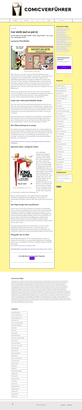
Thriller (58, 45)
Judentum (44, 289)
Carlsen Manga (20, 301)
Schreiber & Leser (60, 33)
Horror (27, 286)
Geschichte (64, 38)
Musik (69, 299)
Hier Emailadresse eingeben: (63, 61)
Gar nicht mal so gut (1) (24, 31)
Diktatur (51, 294)
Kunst (13, 301)
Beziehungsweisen (36, 299)
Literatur (28, 299)
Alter (54, 291)
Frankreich (68, 43)
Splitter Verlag (60, 36)
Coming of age (60, 50)
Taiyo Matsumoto (38, 296)
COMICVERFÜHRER (48, 9)
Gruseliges (37, 286)
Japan (57, 286)
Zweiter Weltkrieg (61, 289)
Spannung (26, 289)
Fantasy (66, 50)
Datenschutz (69, 404)
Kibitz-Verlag (55, 299)
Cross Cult (64, 45)
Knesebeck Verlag (20, 296)
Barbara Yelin (48, 299)
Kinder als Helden (60, 41)
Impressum (63, 404)
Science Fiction (64, 286)
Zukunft (47, 286)
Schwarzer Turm (15, 299)
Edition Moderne (60, 43)
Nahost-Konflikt (29, 296)
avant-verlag (66, 29)
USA (69, 45)
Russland (22, 299)
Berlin (13, 296)
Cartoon (67, 294)
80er (42, 299)
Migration (68, 291)
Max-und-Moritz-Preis (63, 296)
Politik (55, 289)
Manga (64, 48)
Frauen (38, 289)
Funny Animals (48, 291)
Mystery (49, 289)
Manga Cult (14, 294)
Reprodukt (59, 29)
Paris (38, 294)
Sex (20, 294)
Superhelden (14, 291)
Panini (42, 286)
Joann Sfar (33, 289)
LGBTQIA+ (40, 291)
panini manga (22, 291)
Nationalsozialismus (47, 296)
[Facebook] (12, 404)
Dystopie (14, 289)
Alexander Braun (60, 291)
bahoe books (63, 299)
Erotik (31, 286)
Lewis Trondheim (44, 294)
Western (29, 291)
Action (58, 38)
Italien (26, 301)
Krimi (69, 38)
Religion (55, 296)
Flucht (31, 301)
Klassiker (59, 48)
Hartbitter (33, 294)
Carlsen (66, 36)
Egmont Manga (26, 294)
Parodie (34, 291)
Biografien (20, 289)
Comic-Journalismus (60, 294)
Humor (58, 31)
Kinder (52, 286)
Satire (63, 31)
